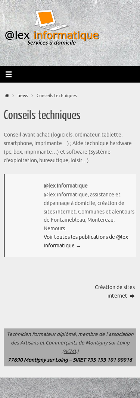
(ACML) (70, 351)
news (23, 96)
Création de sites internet (115, 291)
